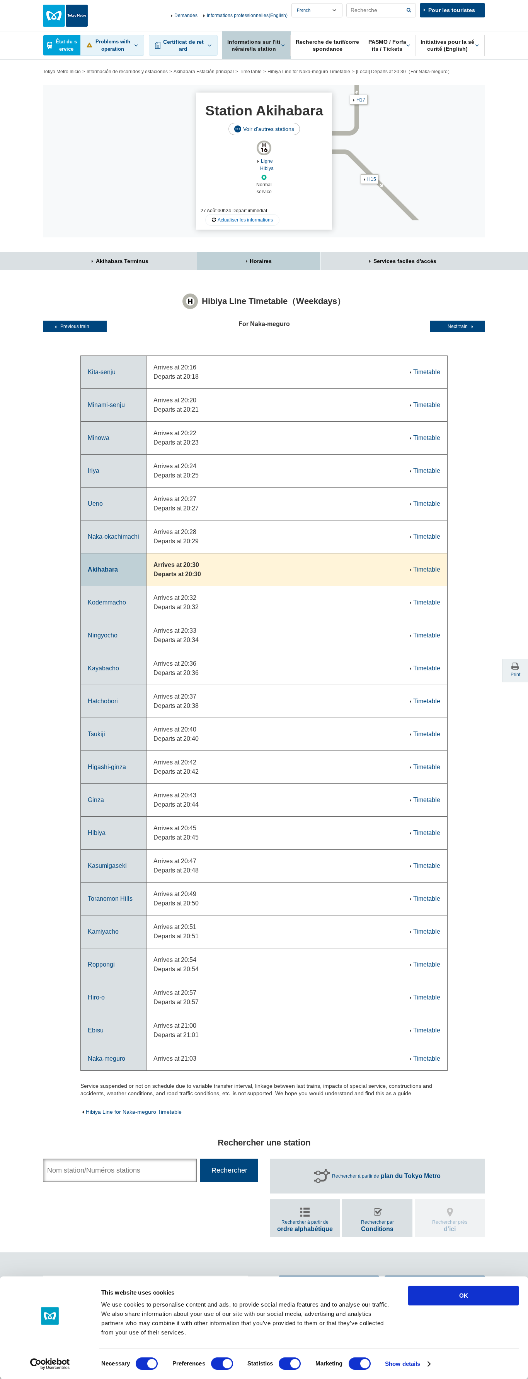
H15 (371, 179)
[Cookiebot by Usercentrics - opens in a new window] (50, 1364)
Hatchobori (103, 701)
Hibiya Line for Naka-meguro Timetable (308, 71)
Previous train (74, 326)
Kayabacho (103, 668)
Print (515, 674)
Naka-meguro (106, 1058)
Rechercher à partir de (386, 1176)
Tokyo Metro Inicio (62, 71)
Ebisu (96, 1030)
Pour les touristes (451, 10)
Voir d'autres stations (268, 129)
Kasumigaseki (107, 865)
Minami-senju (106, 405)
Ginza (96, 800)
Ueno (95, 503)
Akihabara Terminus (122, 261)
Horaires (261, 261)
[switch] (222, 1363)
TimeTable (251, 71)
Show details (402, 1363)
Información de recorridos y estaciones (127, 71)
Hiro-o (96, 997)
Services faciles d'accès (404, 261)
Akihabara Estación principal (204, 71)
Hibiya (97, 832)
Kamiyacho (103, 931)
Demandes (186, 15)
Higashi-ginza (107, 767)
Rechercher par (377, 1225)
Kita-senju (102, 372)
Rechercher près (449, 1225)
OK (463, 1295)
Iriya (93, 470)
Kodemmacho (107, 602)
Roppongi (101, 964)
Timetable (426, 372)
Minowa (98, 437)
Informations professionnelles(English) (247, 15)
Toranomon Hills (110, 898)
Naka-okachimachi (113, 536)
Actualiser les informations (245, 220)
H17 (360, 100)
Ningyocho (103, 635)
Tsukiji (96, 734)
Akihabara (103, 569)
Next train (458, 326)
